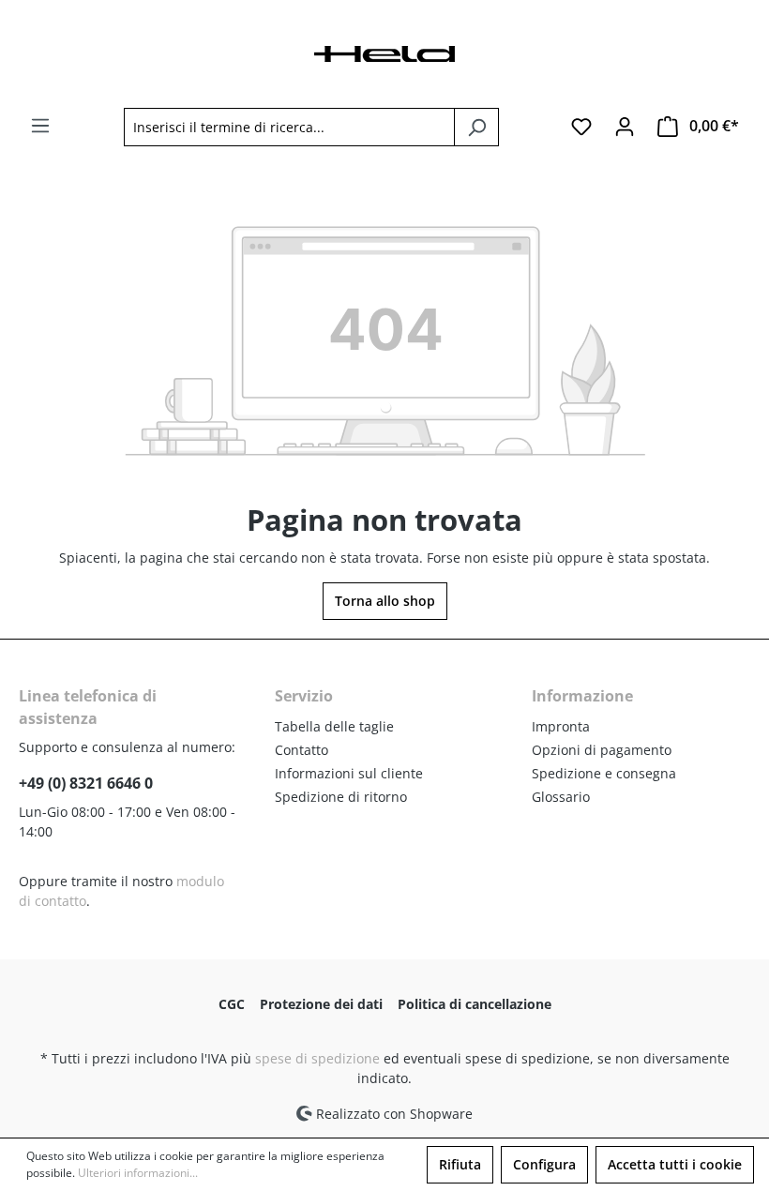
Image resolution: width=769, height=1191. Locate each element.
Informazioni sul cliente (349, 773)
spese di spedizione (317, 1058)
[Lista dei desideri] (581, 126)
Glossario (561, 797)
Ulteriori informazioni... (138, 1173)
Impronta (561, 726)
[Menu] (40, 125)
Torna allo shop (385, 601)
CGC (232, 1004)
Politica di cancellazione (474, 1004)
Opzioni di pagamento (601, 750)
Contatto (301, 750)
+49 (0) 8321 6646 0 (86, 783)
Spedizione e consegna (604, 773)
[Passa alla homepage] (384, 52)
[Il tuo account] (624, 126)
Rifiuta (460, 1164)
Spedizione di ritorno (341, 797)
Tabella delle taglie (334, 726)
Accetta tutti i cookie (675, 1164)
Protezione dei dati (321, 1004)
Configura (544, 1164)
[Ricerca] (476, 127)
